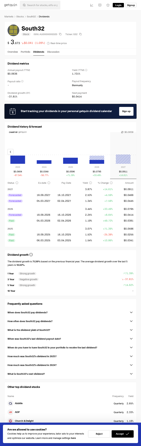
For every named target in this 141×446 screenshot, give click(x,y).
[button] (70, 312)
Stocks (20, 16)
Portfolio (25, 51)
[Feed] (100, 5)
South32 (31, 16)
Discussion (53, 51)
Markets (8, 16)
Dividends (38, 51)
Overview (13, 51)
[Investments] (92, 5)
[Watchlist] (108, 5)
